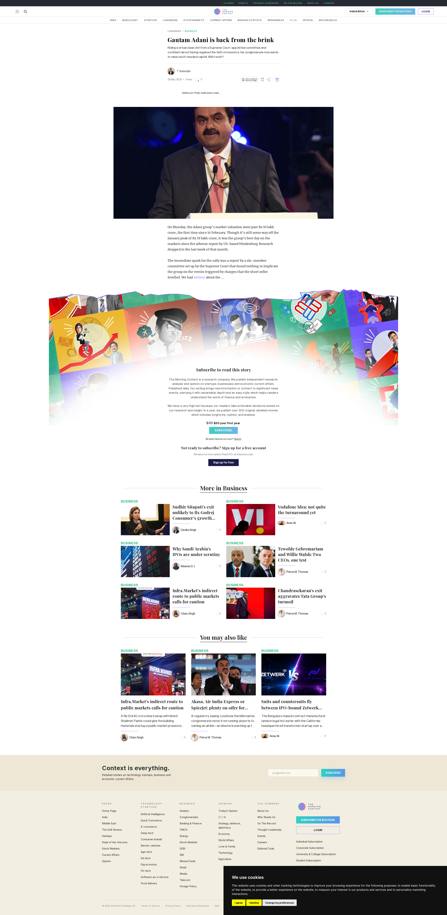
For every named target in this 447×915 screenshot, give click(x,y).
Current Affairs (221, 20)
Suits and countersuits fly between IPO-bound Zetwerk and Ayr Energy (289, 708)
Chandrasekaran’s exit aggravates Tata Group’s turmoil (302, 596)
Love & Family (226, 846)
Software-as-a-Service (154, 877)
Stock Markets (194, 20)
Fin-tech (146, 870)
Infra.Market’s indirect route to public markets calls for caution (196, 596)
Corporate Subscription (310, 847)
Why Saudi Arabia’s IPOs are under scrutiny (196, 551)
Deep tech (147, 833)
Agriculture (224, 859)
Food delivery (149, 883)
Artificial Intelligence (153, 814)
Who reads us (328, 20)
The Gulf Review (112, 829)
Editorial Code (265, 848)
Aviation (184, 810)
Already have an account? (223, 439)
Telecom (185, 880)
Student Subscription (308, 860)
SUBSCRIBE (223, 430)
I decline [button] (254, 902)
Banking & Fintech (250, 20)
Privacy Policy (173, 906)
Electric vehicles (150, 845)
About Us (263, 810)
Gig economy (149, 864)
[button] (198, 80)
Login (426, 11)
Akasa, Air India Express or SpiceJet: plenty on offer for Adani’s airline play (218, 708)
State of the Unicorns (114, 842)
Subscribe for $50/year (318, 819)
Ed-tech (146, 858)
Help (216, 906)
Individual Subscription (309, 841)
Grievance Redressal (197, 906)
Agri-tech (146, 852)
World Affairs (226, 840)
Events (261, 836)
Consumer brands (151, 839)
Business (191, 31)
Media (183, 873)
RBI (182, 854)
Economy (224, 834)
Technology (225, 852)
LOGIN (318, 830)
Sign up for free (223, 462)
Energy (184, 836)
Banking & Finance (191, 823)
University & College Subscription (316, 854)
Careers (262, 842)
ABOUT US (313, 3)
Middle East (130, 20)
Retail (183, 867)
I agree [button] (239, 902)
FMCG (184, 829)
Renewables (276, 20)
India (113, 20)
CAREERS (329, 3)
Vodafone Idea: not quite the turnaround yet (302, 509)
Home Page (109, 810)
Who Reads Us (266, 817)
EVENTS (243, 3)
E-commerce (149, 826)
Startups (150, 20)
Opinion (308, 20)
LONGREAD (174, 31)
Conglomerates (189, 817)
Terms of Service (150, 906)
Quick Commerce (151, 820)
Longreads (170, 20)
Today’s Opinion (227, 810)
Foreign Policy (188, 886)
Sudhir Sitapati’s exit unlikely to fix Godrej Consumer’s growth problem (193, 512)
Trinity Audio (200, 93)
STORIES (229, 3)
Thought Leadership (269, 829)
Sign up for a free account (244, 447)
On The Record (266, 823)
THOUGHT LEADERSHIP (266, 3)
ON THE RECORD (293, 3)
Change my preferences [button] (279, 902)
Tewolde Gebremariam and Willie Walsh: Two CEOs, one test (300, 554)
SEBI (182, 848)
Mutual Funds (188, 861)
